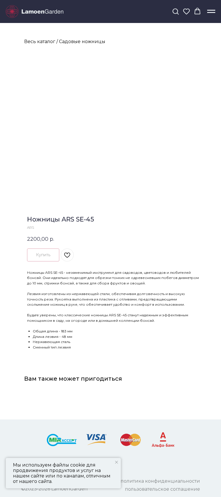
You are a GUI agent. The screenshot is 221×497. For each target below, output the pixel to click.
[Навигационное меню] (211, 11)
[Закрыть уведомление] (116, 462)
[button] (175, 11)
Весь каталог (39, 41)
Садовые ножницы (82, 41)
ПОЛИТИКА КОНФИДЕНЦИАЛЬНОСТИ (160, 481)
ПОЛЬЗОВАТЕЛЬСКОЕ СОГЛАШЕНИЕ (162, 489)
